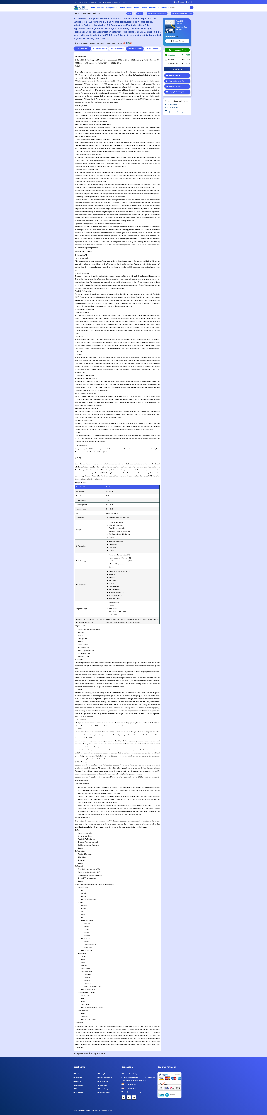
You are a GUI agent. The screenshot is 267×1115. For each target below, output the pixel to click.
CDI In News (79, 1092)
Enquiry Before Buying (176, 92)
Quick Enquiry (180, 2)
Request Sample (178, 41)
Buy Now (178, 69)
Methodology (79, 1085)
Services (100, 8)
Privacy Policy (103, 1074)
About (77, 1074)
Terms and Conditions (106, 1077)
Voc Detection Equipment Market (182, 13)
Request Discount (175, 86)
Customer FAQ (103, 1081)
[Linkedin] (192, 2)
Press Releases (140, 8)
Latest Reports (126, 8)
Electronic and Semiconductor (157, 13)
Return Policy (103, 1089)
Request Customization (177, 81)
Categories (111, 8)
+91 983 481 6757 (81, 2)
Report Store (79, 1081)
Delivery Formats (104, 1092)
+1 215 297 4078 (95, 2)
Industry (139, 13)
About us (152, 8)
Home (93, 8)
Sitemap (77, 1089)
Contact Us (162, 8)
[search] (191, 7)
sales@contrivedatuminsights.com (115, 2)
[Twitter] (189, 2)
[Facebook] (187, 2)
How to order (103, 1085)
